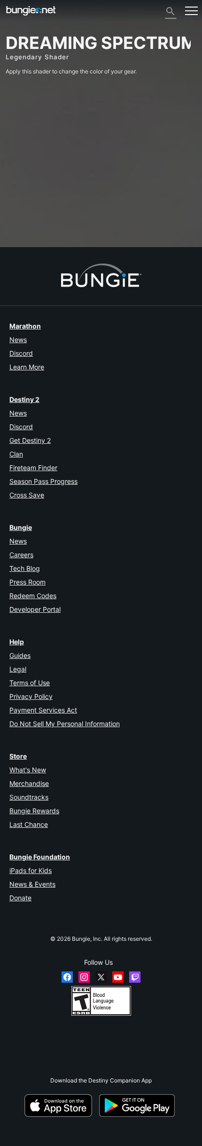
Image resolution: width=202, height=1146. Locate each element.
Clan (16, 454)
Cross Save (26, 495)
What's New (27, 770)
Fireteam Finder (33, 468)
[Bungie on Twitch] (134, 977)
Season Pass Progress (43, 481)
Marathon (25, 326)
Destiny (31, 10)
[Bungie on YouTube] (118, 977)
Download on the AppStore (61, 1105)
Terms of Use (29, 683)
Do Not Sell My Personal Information (64, 724)
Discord (21, 353)
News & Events (32, 884)
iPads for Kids (30, 870)
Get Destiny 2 (30, 440)
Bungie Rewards (34, 811)
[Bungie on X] (101, 977)
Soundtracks (28, 797)
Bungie (20, 527)
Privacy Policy (31, 696)
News (18, 340)
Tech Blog (24, 568)
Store (18, 756)
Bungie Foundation (39, 857)
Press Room (27, 582)
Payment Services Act (43, 710)
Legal (17, 669)
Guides (20, 655)
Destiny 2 (24, 399)
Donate (20, 898)
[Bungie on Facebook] (67, 977)
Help (16, 642)
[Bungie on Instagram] (84, 977)
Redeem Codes (32, 596)
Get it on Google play (138, 1105)
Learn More (26, 367)
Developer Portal (35, 609)
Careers (21, 555)
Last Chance (28, 824)
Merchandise (29, 783)
